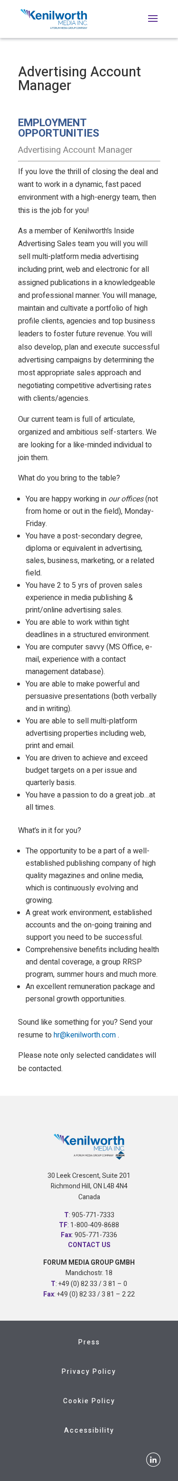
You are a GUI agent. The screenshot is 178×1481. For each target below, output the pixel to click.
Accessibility (89, 1430)
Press (89, 1342)
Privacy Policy (89, 1372)
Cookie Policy (89, 1401)
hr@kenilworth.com (85, 1035)
